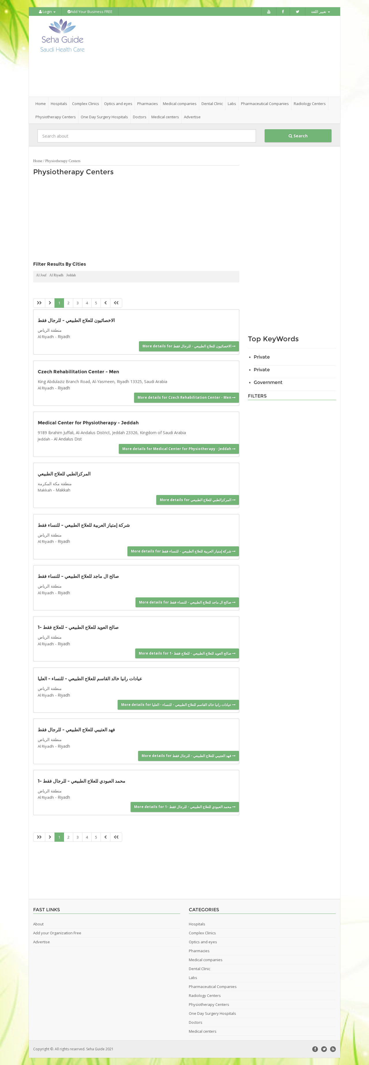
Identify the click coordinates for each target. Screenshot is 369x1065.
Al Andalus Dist (68, 439)
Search (300, 135)
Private (262, 357)
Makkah (45, 490)
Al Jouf (41, 275)
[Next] (105, 303)
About (38, 924)
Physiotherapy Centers (62, 161)
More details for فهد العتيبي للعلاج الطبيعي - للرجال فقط (187, 755)
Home (40, 103)
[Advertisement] (217, 56)
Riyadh (64, 336)
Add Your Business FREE (91, 11)
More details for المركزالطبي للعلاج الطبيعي (196, 499)
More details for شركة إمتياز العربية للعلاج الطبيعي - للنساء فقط (181, 551)
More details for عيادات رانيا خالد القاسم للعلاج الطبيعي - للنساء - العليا (176, 704)
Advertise (192, 116)
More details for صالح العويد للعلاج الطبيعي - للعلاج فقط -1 (185, 653)
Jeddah (71, 275)
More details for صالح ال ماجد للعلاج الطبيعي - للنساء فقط (185, 602)
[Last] (116, 303)
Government (268, 382)
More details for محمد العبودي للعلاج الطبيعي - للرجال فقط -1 (183, 806)
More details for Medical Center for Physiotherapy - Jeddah (177, 448)
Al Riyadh (56, 275)
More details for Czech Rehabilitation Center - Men (185, 397)
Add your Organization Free (57, 932)
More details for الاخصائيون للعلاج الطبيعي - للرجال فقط (187, 346)
